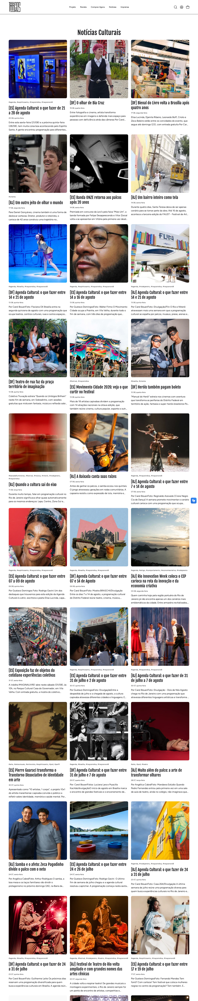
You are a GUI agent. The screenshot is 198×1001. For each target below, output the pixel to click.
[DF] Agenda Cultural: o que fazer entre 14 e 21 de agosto (37, 295)
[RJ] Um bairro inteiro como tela (154, 197)
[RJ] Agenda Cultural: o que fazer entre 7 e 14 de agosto (159, 484)
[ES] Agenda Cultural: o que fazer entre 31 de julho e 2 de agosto (98, 678)
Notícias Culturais (99, 33)
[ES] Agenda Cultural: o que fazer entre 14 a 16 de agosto (98, 295)
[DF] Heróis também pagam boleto (156, 387)
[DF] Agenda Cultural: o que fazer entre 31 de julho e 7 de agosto (98, 773)
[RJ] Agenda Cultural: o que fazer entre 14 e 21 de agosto (159, 295)
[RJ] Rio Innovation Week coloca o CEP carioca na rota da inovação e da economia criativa (158, 581)
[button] (83, 7)
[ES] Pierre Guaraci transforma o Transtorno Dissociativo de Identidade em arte (36, 775)
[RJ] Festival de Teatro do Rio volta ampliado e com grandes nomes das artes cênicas (96, 969)
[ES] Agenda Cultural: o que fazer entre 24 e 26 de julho (98, 867)
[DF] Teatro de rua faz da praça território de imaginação (31, 384)
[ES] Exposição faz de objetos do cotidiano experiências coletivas (32, 673)
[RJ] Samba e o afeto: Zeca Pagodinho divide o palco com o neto (36, 867)
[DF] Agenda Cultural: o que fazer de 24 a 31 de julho (37, 967)
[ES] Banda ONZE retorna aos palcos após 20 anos (95, 200)
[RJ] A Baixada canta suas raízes (93, 476)
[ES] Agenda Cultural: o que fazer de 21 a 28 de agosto (37, 110)
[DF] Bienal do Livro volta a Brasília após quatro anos (160, 105)
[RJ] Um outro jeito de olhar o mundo (36, 202)
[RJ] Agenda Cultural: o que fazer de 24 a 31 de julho (159, 872)
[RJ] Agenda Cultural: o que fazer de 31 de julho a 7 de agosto (159, 678)
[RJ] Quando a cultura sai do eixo (33, 484)
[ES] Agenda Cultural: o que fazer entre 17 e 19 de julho (159, 967)
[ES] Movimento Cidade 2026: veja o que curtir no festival (99, 389)
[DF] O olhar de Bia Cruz (87, 102)
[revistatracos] (14, 7)
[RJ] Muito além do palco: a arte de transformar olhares (156, 773)
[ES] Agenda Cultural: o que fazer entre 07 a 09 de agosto (37, 579)
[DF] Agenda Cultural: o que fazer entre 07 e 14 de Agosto (98, 579)
